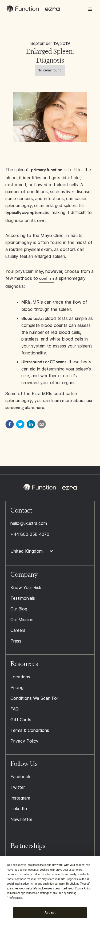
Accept (50, 912)
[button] (90, 9)
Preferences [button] (15, 897)
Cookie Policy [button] (82, 888)
